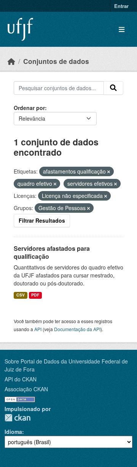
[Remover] (108, 172)
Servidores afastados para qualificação (52, 252)
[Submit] (113, 88)
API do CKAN (21, 379)
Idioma (13, 431)
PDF (35, 295)
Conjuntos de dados (56, 61)
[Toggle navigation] (121, 29)
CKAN (17, 418)
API (37, 329)
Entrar (121, 6)
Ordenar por (29, 108)
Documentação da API (77, 329)
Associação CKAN (26, 389)
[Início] (11, 61)
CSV (20, 295)
